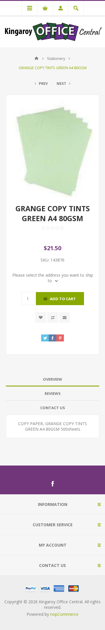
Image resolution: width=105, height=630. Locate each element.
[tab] (52, 379)
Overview (52, 379)
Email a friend (64, 317)
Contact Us (52, 407)
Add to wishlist (40, 317)
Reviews (53, 393)
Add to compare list (52, 317)
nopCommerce (64, 614)
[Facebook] (52, 483)
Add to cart (63, 298)
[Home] (36, 58)
